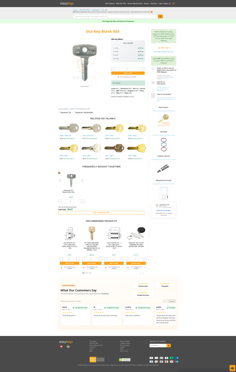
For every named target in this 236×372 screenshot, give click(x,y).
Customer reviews (125, 343)
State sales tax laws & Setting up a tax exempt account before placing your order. (166, 99)
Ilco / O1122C (88, 135)
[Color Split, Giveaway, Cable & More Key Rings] (164, 144)
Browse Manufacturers (134, 3)
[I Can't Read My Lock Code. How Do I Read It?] (164, 193)
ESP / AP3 (132, 135)
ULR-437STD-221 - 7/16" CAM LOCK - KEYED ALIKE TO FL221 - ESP (69, 245)
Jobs (91, 349)
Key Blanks (96, 10)
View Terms (166, 78)
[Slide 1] (83, 273)
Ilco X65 (104, 10)
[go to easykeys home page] (66, 342)
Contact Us (93, 347)
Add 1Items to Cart (101, 213)
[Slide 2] (90, 273)
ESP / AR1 (109, 155)
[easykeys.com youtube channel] (61, 346)
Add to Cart (128, 73)
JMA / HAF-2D (65, 135)
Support (146, 3)
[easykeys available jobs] (97, 359)
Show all (172, 301)
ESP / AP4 (64, 155)
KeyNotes (154, 3)
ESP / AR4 (132, 155)
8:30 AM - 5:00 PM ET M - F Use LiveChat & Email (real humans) (163, 89)
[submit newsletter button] (168, 345)
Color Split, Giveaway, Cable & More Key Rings (163, 135)
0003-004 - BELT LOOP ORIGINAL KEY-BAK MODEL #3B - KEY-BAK (136, 244)
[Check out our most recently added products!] (164, 120)
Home (75, 10)
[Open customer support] (232, 368)
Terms (122, 349)
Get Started (93, 341)
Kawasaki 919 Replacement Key (68, 191)
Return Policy (124, 351)
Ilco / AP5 (87, 155)
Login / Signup (163, 3)
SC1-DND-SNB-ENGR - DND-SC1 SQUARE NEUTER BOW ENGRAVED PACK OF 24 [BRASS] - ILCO (92, 246)
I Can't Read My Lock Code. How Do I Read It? (163, 184)
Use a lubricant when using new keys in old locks (163, 159)
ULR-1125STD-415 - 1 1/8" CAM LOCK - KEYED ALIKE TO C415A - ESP (114, 245)
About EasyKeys (125, 345)
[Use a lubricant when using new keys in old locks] (164, 169)
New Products (110, 3)
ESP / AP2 (109, 135)
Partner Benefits (124, 341)
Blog (91, 351)
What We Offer (121, 3)
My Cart (165, 47)
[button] (75, 315)
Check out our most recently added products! (163, 111)
